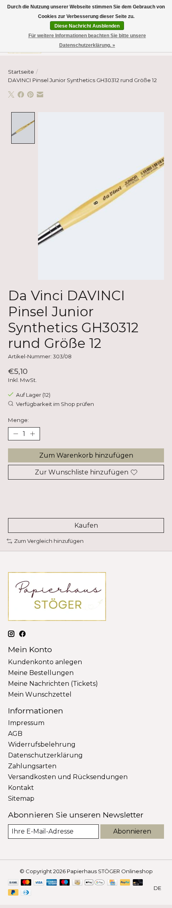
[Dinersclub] (26, 893)
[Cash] (77, 883)
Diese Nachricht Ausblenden (87, 26)
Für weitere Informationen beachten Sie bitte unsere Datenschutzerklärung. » (87, 40)
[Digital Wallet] (94, 883)
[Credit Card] (112, 883)
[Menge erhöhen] (32, 433)
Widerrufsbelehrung (42, 744)
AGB (15, 733)
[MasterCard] (26, 883)
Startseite (21, 71)
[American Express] (51, 883)
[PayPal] (125, 883)
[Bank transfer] (13, 883)
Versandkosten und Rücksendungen (68, 777)
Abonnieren (132, 831)
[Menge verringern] (15, 433)
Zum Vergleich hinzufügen (49, 541)
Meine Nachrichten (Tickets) (53, 683)
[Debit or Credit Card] (138, 883)
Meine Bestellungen (41, 673)
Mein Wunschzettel (40, 694)
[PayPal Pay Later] (13, 893)
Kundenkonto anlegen (45, 662)
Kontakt (21, 787)
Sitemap (21, 798)
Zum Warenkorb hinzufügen (86, 455)
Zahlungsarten (32, 766)
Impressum (26, 723)
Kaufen (86, 525)
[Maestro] (65, 883)
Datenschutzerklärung (45, 755)
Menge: (18, 420)
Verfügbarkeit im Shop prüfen (55, 404)
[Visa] (39, 883)
